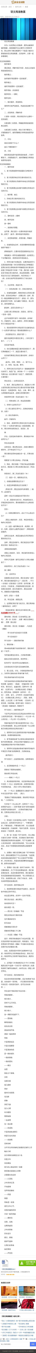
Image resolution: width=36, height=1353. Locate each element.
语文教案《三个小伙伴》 (10, 1329)
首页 (10, 7)
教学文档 (18, 7)
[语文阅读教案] (18, 2)
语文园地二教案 (24, 1324)
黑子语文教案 (6, 1326)
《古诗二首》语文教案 (26, 1329)
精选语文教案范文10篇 (26, 1335)
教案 (26, 7)
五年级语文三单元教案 (26, 1326)
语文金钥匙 (15, 1351)
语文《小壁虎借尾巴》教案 (14, 1339)
